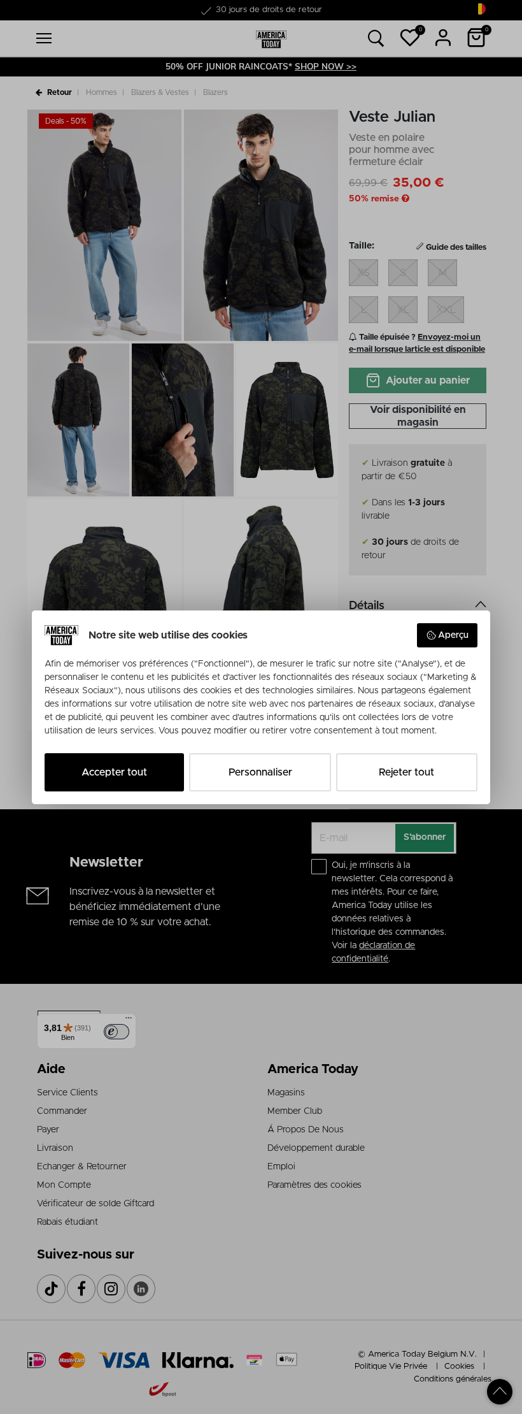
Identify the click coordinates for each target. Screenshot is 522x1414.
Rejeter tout (406, 772)
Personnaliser (260, 772)
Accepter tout (114, 772)
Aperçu (453, 635)
